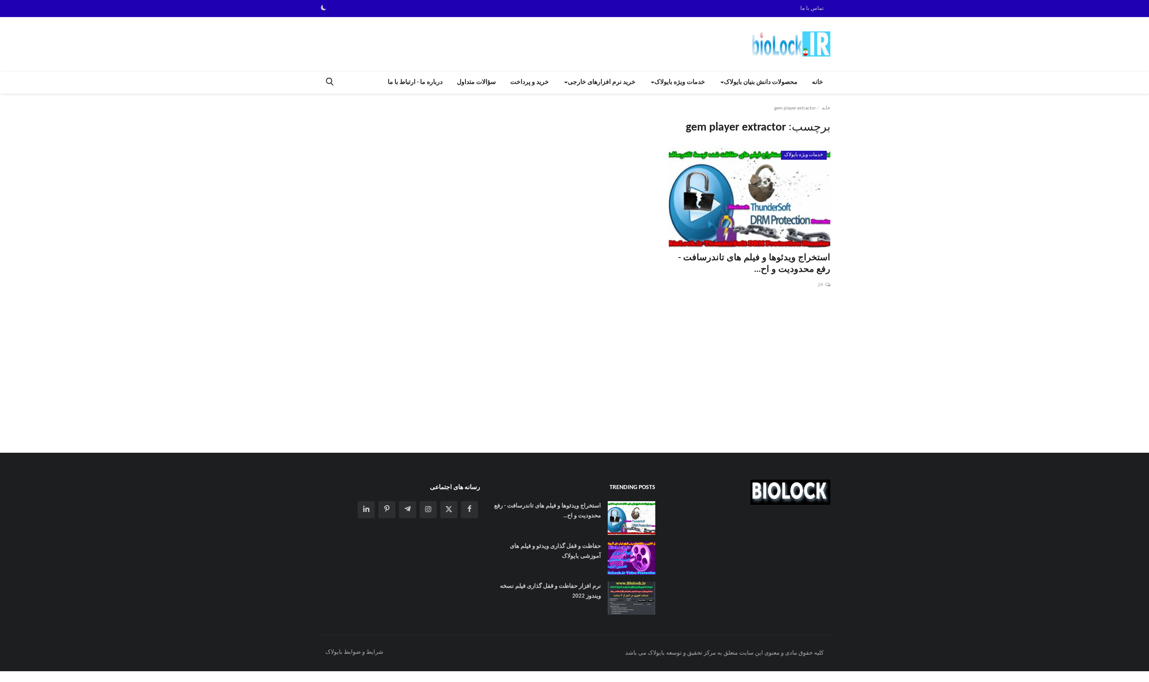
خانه (817, 82)
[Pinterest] (386, 509)
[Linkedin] (366, 509)
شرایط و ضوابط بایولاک (354, 652)
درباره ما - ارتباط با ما (415, 82)
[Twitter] (448, 509)
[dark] (324, 8)
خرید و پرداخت (529, 82)
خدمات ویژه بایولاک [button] (679, 82)
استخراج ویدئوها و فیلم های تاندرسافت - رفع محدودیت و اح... (754, 264)
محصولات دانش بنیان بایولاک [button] (761, 82)
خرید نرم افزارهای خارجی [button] (602, 82)
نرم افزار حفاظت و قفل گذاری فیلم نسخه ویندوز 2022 (550, 591)
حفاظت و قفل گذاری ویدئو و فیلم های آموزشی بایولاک (555, 551)
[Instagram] (428, 509)
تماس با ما (812, 8)
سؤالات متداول (476, 82)
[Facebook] (469, 509)
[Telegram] (407, 509)
